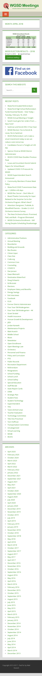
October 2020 (13, 491)
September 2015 (14, 596)
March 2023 (12, 460)
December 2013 (14, 653)
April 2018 (12, 542)
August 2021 (13, 482)
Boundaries (12, 244)
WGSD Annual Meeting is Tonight (20, 118)
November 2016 (14, 566)
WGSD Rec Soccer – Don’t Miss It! (20, 193)
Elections (11, 286)
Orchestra (11, 349)
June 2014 (12, 641)
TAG (9, 407)
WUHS (10, 437)
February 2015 (13, 617)
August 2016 (13, 575)
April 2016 (12, 581)
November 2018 (14, 530)
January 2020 (13, 506)
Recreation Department (17, 364)
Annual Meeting (14, 241)
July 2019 (11, 518)
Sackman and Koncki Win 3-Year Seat (22, 127)
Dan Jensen (12, 271)
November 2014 (14, 626)
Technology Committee (17, 416)
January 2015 (13, 620)
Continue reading (13, 57)
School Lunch (13, 376)
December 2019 (14, 509)
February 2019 (13, 524)
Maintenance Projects (16, 328)
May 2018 (11, 539)
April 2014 (12, 647)
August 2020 (13, 497)
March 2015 (12, 614)
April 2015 (12, 611)
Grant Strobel (13, 313)
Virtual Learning (14, 431)
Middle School (13, 334)
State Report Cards (15, 388)
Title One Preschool (15, 419)
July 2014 (11, 638)
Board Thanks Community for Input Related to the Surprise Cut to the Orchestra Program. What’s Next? (20, 199)
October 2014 (13, 629)
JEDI (9, 322)
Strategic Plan (13, 395)
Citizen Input (13, 253)
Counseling (12, 265)
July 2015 (11, 602)
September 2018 (14, 536)
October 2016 (13, 569)
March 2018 (12, 545)
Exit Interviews (13, 295)
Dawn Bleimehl (13, 274)
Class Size (11, 256)
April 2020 (12, 503)
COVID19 (11, 268)
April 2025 (12, 451)
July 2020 (11, 500)
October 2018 (13, 533)
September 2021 (14, 479)
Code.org (11, 259)
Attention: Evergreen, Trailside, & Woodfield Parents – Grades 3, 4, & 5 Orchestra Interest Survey (19, 208)
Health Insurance (14, 316)
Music (10, 337)
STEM (10, 391)
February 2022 (13, 470)
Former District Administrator (19, 304)
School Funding (13, 373)
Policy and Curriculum (16, 355)
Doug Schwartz (13, 280)
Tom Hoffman (13, 422)
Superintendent (14, 404)
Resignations (13, 370)
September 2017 (14, 551)
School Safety (13, 379)
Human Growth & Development (20, 319)
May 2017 (11, 557)
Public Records (13, 361)
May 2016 (11, 578)
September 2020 (14, 494)
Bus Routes (12, 250)
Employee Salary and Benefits (19, 289)
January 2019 (13, 527)
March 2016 (12, 584)
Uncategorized (13, 428)
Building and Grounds (16, 247)
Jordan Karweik (13, 325)
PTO (9, 358)
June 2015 (12, 605)
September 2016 (14, 572)
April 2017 (12, 560)
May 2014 (11, 644)
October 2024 (13, 458)
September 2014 (14, 632)
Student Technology (15, 401)
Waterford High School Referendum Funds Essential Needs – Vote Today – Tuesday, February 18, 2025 (20, 112)
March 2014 (12, 650)
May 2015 (11, 608)
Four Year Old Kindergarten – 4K (20, 310)
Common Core (13, 262)
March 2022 (12, 467)
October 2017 (13, 548)
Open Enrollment (14, 343)
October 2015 (13, 593)
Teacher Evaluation (15, 413)
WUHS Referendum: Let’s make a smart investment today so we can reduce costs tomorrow (19, 139)
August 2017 (13, 554)
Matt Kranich (13, 331)
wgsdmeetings (25, 54)
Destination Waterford (16, 277)
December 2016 (14, 563)
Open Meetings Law (15, 346)
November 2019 (14, 512)
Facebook (11, 298)
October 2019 (13, 515)
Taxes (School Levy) (15, 410)
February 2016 (13, 587)
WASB (10, 434)
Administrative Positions (17, 238)
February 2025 (13, 454)
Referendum (13, 367)
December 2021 (14, 476)
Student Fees (13, 398)
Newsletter (12, 340)
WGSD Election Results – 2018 (20, 51)
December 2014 (14, 623)
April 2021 (12, 488)
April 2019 (12, 521)
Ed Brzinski (12, 283)
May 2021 (11, 485)
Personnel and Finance (16, 352)
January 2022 (13, 472)
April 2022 (12, 463)
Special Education (14, 382)
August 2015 (13, 599)
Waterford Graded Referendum (20, 106)
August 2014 (13, 635)
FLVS (9, 301)
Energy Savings (13, 292)
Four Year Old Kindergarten (18, 307)
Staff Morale (12, 386)
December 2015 (14, 590)
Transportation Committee (18, 425)
